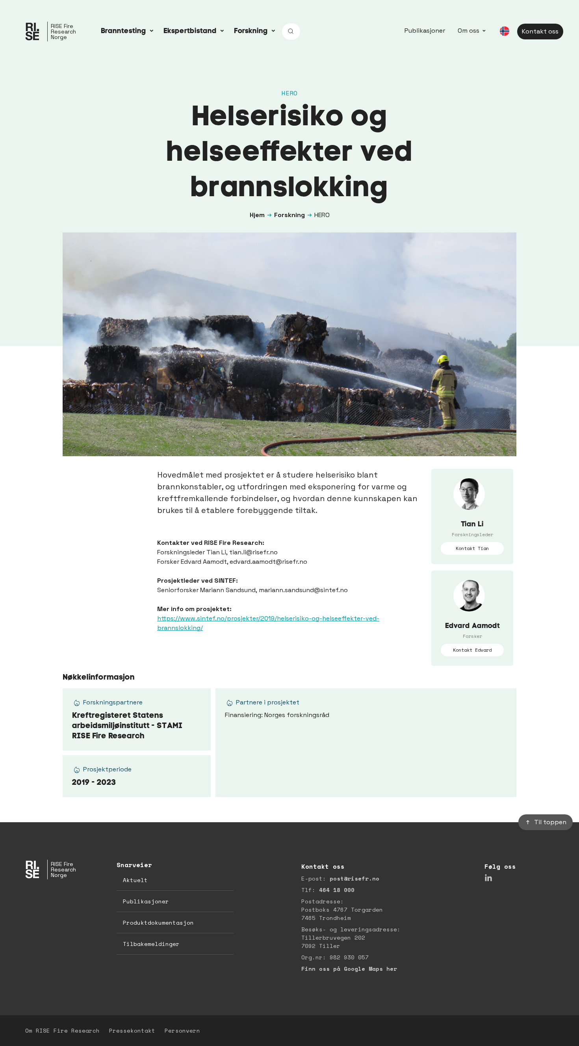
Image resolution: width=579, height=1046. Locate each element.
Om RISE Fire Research (62, 1030)
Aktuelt (135, 880)
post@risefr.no (354, 878)
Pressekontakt (132, 1030)
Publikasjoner (425, 30)
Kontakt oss (540, 31)
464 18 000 (336, 890)
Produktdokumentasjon (158, 922)
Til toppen (550, 822)
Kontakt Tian (472, 548)
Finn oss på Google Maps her (349, 968)
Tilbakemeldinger (151, 944)
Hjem (257, 215)
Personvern (182, 1030)
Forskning (289, 215)
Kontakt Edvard (472, 650)
